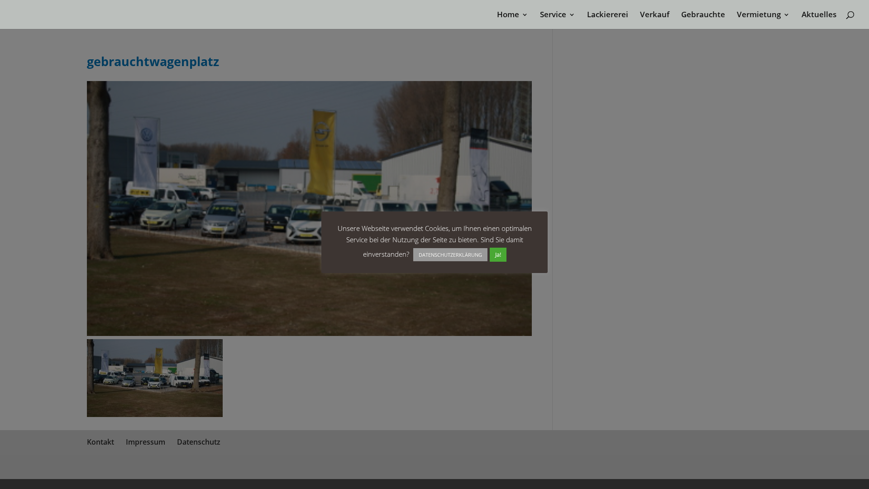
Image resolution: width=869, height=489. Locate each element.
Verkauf (654, 15)
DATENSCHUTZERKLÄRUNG (450, 254)
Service (553, 15)
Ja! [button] (498, 254)
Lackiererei (607, 15)
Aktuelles (819, 15)
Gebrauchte (703, 15)
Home (508, 15)
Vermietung (759, 15)
